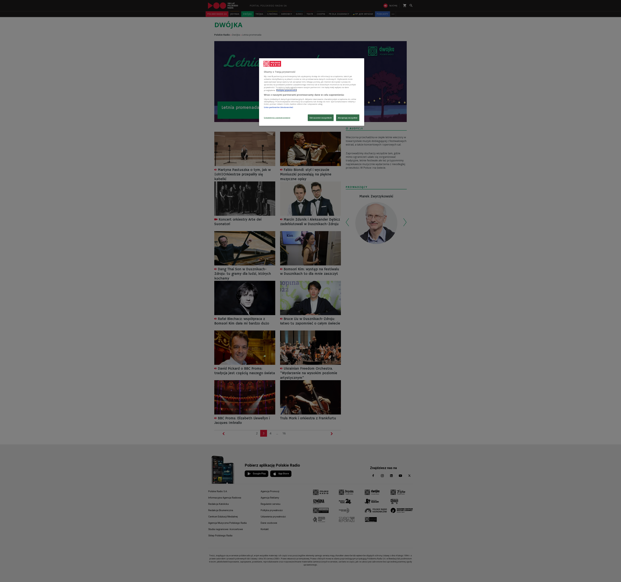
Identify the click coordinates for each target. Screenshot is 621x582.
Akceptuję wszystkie (348, 118)
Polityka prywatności (286, 90)
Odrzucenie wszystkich (321, 118)
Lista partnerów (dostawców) (278, 107)
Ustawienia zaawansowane (277, 117)
